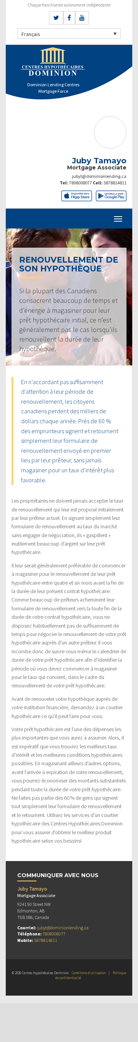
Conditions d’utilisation (88, 973)
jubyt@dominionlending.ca (99, 176)
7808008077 (80, 183)
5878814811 (115, 183)
